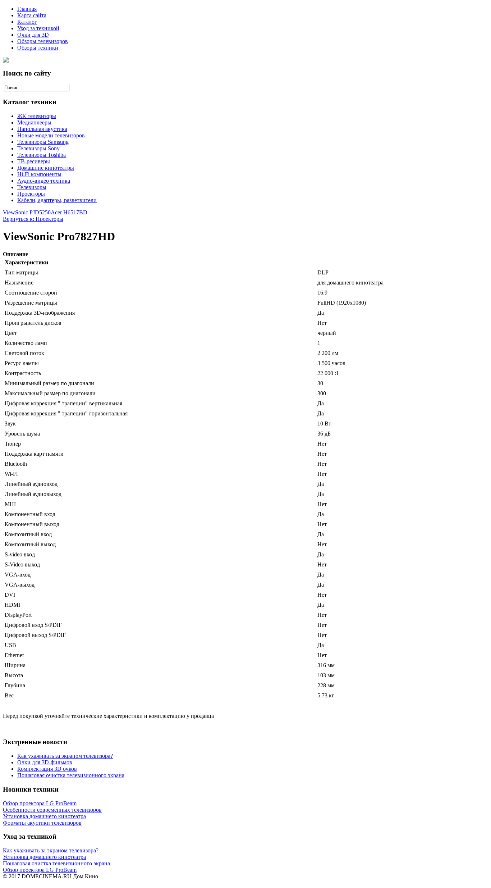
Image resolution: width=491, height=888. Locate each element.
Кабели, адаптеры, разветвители (57, 200)
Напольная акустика (42, 129)
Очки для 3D (33, 35)
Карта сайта (31, 15)
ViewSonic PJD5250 (27, 212)
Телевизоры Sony (38, 148)
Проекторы (31, 194)
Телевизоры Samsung (43, 142)
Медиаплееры (34, 122)
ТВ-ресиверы (33, 161)
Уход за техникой (38, 28)
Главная (27, 9)
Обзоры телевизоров (42, 41)
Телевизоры (31, 187)
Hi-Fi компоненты (39, 174)
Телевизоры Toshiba (41, 155)
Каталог (27, 22)
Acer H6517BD (69, 212)
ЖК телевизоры (36, 116)
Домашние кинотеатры (45, 168)
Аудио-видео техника (43, 181)
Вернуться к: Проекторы (33, 219)
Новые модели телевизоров (51, 135)
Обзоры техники (37, 48)
